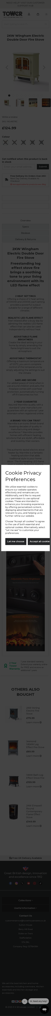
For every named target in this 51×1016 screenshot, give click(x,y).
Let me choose (15, 541)
